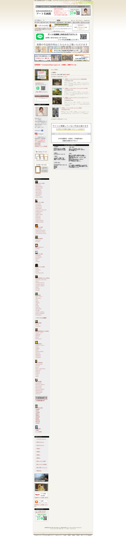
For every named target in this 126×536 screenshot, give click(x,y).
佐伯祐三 (38, 423)
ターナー (38, 258)
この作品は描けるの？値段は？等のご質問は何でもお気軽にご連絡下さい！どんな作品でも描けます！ (43, 29)
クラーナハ (38, 195)
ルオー (37, 376)
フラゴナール (39, 228)
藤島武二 (38, 413)
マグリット (38, 393)
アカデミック (41, 247)
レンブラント (39, 205)
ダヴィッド (38, 240)
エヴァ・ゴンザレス (40, 313)
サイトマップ (79, 527)
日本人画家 (40, 407)
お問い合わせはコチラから (40, 512)
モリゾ (37, 301)
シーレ (37, 374)
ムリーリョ (38, 218)
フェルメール (39, 206)
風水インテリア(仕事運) (42, 464)
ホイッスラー (39, 308)
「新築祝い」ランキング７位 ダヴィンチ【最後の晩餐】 (75, 79)
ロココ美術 (40, 227)
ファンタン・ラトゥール (41, 279)
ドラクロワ (38, 255)
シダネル (38, 348)
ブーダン (38, 310)
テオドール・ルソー (40, 282)
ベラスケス (38, 212)
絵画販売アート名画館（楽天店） (41, 497)
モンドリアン (39, 387)
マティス (38, 371)
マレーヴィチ (39, 386)
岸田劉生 (38, 409)
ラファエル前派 (41, 266)
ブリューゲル (39, 190)
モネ (37, 296)
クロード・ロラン (39, 221)
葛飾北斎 (38, 419)
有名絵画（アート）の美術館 (41, 146)
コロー (37, 287)
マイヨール (38, 357)
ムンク (37, 367)
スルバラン (38, 217)
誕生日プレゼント (40, 442)
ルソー (37, 337)
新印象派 (39, 322)
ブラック (38, 373)
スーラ (37, 324)
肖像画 (39, 428)
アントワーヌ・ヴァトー (41, 233)
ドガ (37, 299)
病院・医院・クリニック (42, 467)
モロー (37, 349)
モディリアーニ (39, 364)
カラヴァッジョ (39, 211)
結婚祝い (38, 451)
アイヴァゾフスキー (40, 389)
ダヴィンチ (38, 184)
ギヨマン (38, 302)
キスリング (38, 370)
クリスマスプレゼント (41, 439)
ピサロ (37, 305)
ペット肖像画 (39, 431)
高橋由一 (38, 415)
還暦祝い (38, 458)
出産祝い (38, 448)
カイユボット (39, 314)
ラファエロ (38, 189)
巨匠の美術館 (37, 143)
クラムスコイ (39, 382)
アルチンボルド (39, 392)
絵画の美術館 (37, 144)
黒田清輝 (38, 416)
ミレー (37, 281)
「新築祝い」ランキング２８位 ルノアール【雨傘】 (71, 107)
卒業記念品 (39, 470)
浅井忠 (37, 410)
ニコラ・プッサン (39, 220)
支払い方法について (57, 527)
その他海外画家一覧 (40, 400)
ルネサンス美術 (41, 183)
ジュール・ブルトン (40, 285)
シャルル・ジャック (40, 284)
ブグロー (38, 248)
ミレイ (37, 268)
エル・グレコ (39, 192)
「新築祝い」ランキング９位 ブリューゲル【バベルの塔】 (76, 88)
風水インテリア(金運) (41, 461)
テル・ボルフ (39, 208)
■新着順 (68, 74)
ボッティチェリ (39, 186)
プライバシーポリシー (73, 527)
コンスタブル (39, 256)
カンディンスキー (39, 351)
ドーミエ (38, 288)
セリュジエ (38, 354)
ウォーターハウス (39, 272)
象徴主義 (40, 343)
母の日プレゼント (40, 445)
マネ (37, 304)
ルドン (37, 346)
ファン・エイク (39, 196)
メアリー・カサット (40, 311)
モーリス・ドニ (39, 390)
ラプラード (38, 355)
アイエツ (38, 261)
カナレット (38, 215)
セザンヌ (38, 335)
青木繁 (37, 418)
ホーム (52, 69)
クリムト (38, 345)
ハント (37, 271)
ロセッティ (38, 269)
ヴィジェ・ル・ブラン (40, 230)
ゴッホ (37, 332)
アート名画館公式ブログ (40, 141)
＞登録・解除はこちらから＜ (41, 91)
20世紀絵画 (40, 362)
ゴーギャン (38, 334)
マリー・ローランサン (40, 368)
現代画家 (39, 381)
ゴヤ (37, 260)
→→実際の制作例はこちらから (58, 31)
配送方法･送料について (65, 527)
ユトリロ (38, 365)
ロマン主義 (40, 253)
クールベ (38, 290)
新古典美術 (40, 238)
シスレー (38, 307)
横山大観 (38, 421)
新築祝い (38, 454)
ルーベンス (38, 203)
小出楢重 (38, 412)
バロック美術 (41, 202)
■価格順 (64, 74)
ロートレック (39, 338)
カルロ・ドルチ (39, 214)
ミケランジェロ (39, 187)
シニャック (38, 325)
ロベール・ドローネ (40, 384)
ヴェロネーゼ (39, 193)
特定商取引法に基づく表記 (49, 527)
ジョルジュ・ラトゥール (41, 209)
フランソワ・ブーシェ (40, 231)
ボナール (38, 352)
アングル (38, 241)
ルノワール (38, 298)
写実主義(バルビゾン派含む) (44, 278)
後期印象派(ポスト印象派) (43, 331)
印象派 (39, 295)
